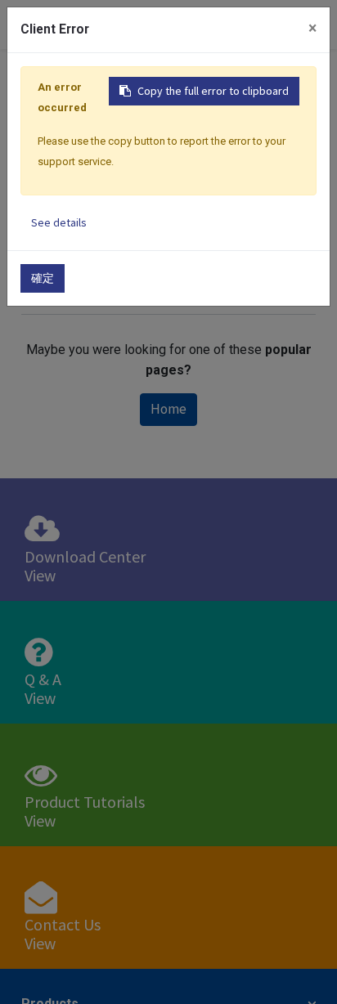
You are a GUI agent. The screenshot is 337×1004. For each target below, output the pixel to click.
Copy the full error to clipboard (213, 90)
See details (59, 222)
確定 (42, 278)
